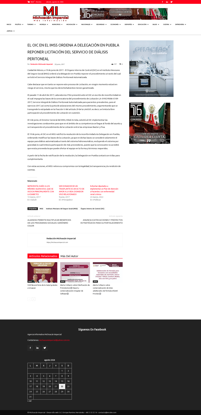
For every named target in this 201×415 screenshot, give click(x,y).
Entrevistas (179, 24)
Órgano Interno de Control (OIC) (92, 208)
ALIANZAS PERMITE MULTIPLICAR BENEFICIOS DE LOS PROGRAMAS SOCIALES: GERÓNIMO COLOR (49, 223)
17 (30, 386)
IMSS (41, 208)
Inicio (9, 24)
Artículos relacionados (43, 256)
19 (44, 386)
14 (56, 381)
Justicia (9, 31)
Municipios (56, 24)
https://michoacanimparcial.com (57, 242)
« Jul (29, 401)
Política (18, 24)
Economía (115, 24)
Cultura (166, 24)
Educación (142, 24)
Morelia (43, 24)
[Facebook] (162, 2)
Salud (155, 24)
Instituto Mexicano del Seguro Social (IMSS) (62, 208)
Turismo (30, 24)
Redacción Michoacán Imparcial (41, 64)
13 (50, 381)
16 (68, 381)
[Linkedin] (167, 2)
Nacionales (85, 24)
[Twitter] (171, 2)
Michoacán (70, 24)
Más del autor (69, 256)
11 (37, 381)
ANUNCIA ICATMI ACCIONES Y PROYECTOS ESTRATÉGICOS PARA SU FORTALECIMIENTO (102, 221)
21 (56, 386)
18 (37, 386)
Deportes (128, 24)
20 (50, 386)
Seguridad (100, 24)
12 (44, 381)
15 (62, 381)
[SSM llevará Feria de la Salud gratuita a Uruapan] (42, 272)
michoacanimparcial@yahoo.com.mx (54, 340)
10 (30, 381)
